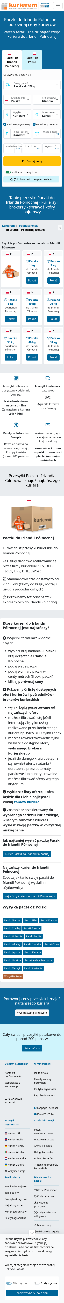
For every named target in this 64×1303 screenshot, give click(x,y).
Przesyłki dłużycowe (16, 1199)
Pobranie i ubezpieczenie (33, 179)
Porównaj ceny (32, 161)
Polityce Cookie (14, 1269)
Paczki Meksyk (12, 968)
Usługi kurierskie (43, 1152)
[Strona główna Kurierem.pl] (24, 5)
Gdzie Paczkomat (46, 1190)
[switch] (8, 172)
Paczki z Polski (29, 226)
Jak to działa (41, 1072)
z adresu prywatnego (19, 124)
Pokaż (32, 280)
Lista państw (32, 1048)
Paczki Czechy (12, 928)
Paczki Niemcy (12, 920)
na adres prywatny (47, 124)
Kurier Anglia (15, 1139)
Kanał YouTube (45, 1114)
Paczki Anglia (33, 936)
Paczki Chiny (52, 944)
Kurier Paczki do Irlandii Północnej (27, 854)
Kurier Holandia (16, 1158)
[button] (32, 1233)
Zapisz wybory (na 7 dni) (32, 1293)
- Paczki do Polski (32, 58)
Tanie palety (12, 1192)
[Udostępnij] (60, 227)
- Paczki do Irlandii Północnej (12, 60)
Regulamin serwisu (45, 1095)
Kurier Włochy (15, 1152)
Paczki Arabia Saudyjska (38, 960)
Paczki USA (30, 920)
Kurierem (8, 226)
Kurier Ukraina (16, 1164)
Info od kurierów (43, 1158)
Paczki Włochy (12, 944)
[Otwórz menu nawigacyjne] (58, 5)
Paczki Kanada (32, 952)
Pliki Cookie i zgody (48, 1231)
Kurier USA (13, 1133)
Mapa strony (44, 1225)
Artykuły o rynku (43, 1145)
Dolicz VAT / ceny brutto (25, 172)
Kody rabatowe (45, 1196)
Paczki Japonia (12, 952)
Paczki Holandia (13, 936)
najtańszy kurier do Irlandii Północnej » (30, 896)
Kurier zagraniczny (15, 1211)
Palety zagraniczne (15, 1218)
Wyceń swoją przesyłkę (32, 1013)
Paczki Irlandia (32, 944)
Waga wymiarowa (44, 1139)
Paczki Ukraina (12, 960)
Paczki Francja (49, 920)
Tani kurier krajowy (15, 1186)
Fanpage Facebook (47, 1107)
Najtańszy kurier (14, 1205)
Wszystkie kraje (13, 976)
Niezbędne (20, 1283)
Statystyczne (49, 1283)
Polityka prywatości (45, 1089)
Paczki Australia (33, 968)
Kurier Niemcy (15, 1145)
